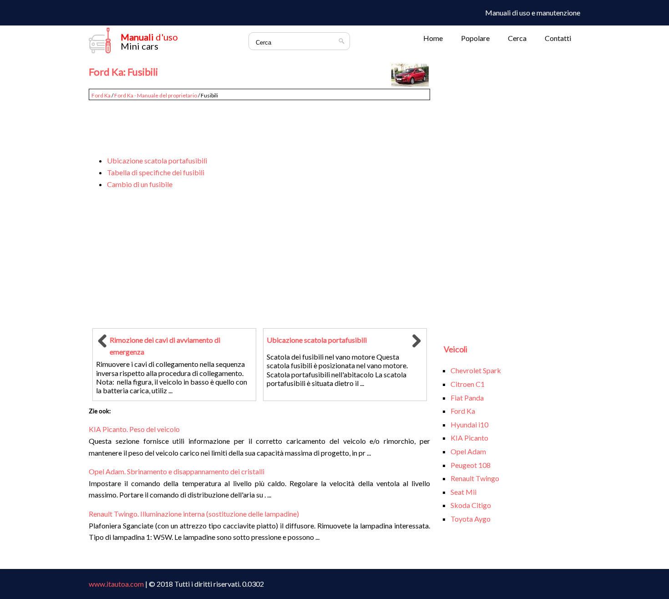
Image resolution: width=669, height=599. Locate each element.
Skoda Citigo (471, 505)
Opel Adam (468, 451)
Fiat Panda (467, 397)
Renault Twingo (475, 478)
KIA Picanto (469, 437)
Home (433, 38)
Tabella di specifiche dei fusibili (155, 172)
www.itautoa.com (116, 583)
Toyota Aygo (471, 518)
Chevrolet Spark (476, 370)
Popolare (475, 38)
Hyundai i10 (469, 424)
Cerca (517, 38)
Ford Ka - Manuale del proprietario (155, 95)
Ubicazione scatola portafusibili (157, 160)
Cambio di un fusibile (139, 184)
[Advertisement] (259, 123)
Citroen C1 (468, 384)
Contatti (558, 38)
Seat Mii (463, 491)
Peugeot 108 (471, 465)
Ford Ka (101, 95)
